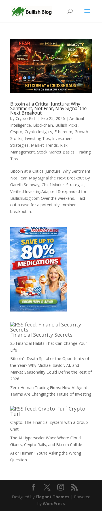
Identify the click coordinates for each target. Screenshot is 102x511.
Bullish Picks (66, 125)
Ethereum (63, 131)
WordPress (54, 503)
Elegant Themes (52, 496)
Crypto (16, 131)
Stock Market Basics (56, 152)
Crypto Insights (38, 131)
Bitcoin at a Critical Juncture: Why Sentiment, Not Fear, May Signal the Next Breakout (48, 108)
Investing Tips (37, 138)
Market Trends (44, 145)
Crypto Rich (26, 118)
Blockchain (43, 125)
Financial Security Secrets (41, 334)
